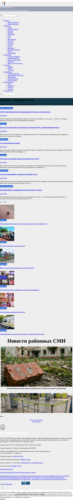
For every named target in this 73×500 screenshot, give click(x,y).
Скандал (10, 89)
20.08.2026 (3, 115)
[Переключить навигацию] (1, 14)
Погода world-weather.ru (36, 420)
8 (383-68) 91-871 (17, 456)
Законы (10, 68)
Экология (11, 61)
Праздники (11, 34)
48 (5, 202)
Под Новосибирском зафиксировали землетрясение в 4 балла (21, 190)
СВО (9, 36)
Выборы (10, 67)
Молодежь (11, 48)
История (10, 31)
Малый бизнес (12, 80)
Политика (7, 65)
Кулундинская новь (6, 7)
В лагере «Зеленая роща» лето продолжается (12, 246)
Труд (9, 38)
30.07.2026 (3, 147)
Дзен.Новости (8, 91)
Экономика (7, 55)
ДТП (9, 84)
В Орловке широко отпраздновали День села (12, 312)
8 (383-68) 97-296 (15, 466)
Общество (7, 26)
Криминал (11, 85)
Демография (12, 77)
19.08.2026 (3, 131)
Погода (10, 51)
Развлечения (12, 53)
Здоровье (10, 43)
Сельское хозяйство (14, 56)
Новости (6, 20)
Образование (12, 39)
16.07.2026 (3, 194)
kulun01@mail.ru (25, 459)
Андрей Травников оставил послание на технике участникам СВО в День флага (22, 334)
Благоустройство (13, 29)
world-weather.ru (36, 421)
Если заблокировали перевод (10, 143)
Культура (10, 41)
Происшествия (8, 82)
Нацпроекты (8, 72)
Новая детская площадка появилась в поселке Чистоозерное (17, 268)
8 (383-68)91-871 (25, 463)
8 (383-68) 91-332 (37, 463)
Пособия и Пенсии (14, 50)
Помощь (10, 32)
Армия (10, 27)
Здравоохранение (13, 73)
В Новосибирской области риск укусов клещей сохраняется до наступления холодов (23, 224)
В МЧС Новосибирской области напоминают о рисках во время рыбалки (25, 112)
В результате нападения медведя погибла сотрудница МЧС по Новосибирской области (29, 127)
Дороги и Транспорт (14, 60)
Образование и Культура (15, 75)
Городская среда (13, 79)
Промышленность (13, 58)
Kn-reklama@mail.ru (6, 469)
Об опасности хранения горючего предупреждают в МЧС (19, 159)
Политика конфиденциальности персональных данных (18, 472)
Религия (10, 44)
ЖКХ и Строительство (15, 63)
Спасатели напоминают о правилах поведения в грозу (18, 174)
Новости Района (13, 24)
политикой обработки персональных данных (29, 494)
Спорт (10, 46)
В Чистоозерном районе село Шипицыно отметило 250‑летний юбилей (19, 290)
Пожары (10, 87)
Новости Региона (13, 22)
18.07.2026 (3, 162)
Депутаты (11, 70)
